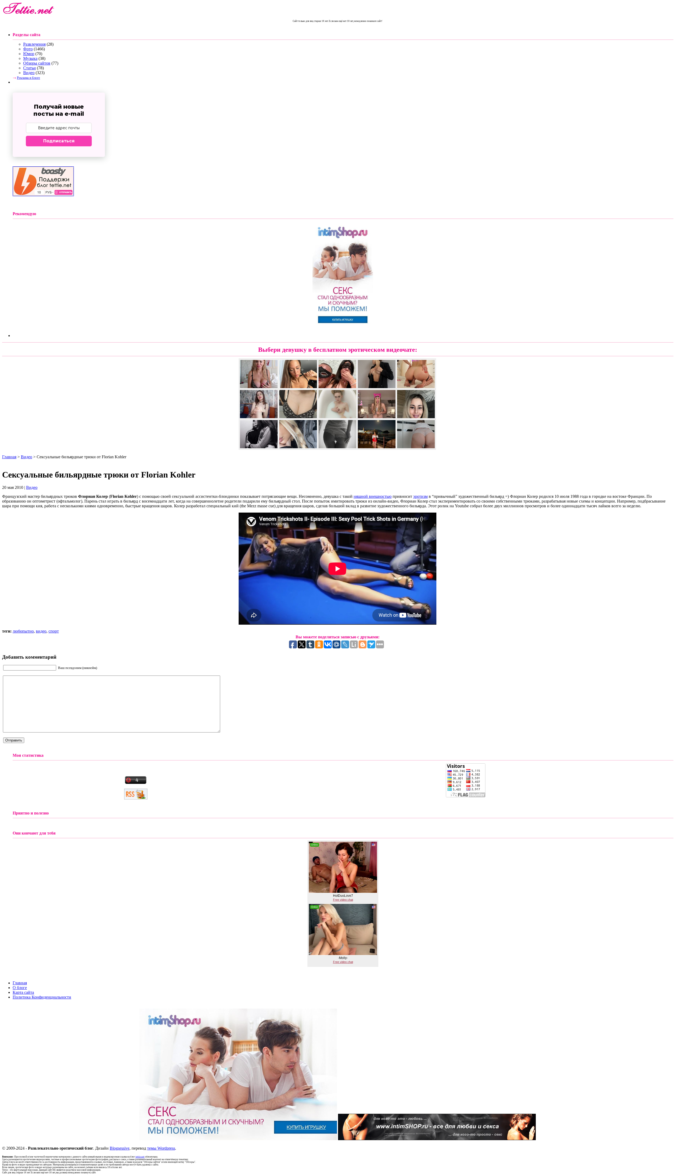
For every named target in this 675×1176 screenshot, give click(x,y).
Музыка (30, 58)
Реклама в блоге (28, 77)
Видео (29, 72)
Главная (9, 457)
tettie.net (140, 1156)
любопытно (23, 631)
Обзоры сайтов (36, 63)
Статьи (29, 68)
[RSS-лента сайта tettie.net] (135, 798)
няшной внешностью (373, 496)
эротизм (420, 496)
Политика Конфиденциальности (42, 997)
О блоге (20, 987)
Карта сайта (23, 992)
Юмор (28, 53)
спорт (54, 631)
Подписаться (59, 140)
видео (41, 631)
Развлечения (34, 44)
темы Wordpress (161, 1148)
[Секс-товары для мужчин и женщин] (437, 1138)
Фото (28, 49)
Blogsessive (119, 1148)
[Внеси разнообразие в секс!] (342, 327)
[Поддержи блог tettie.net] (43, 194)
